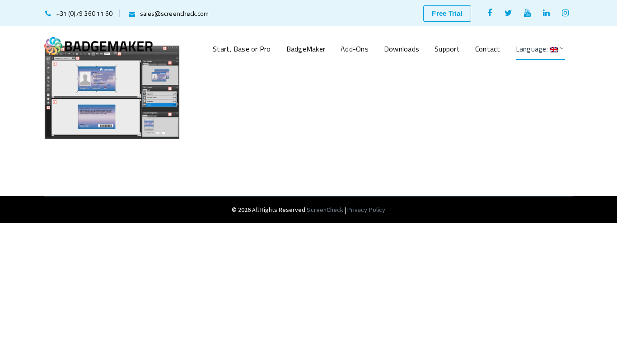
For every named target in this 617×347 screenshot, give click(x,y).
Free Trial (447, 13)
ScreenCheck (326, 210)
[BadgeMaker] (98, 45)
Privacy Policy (366, 210)
